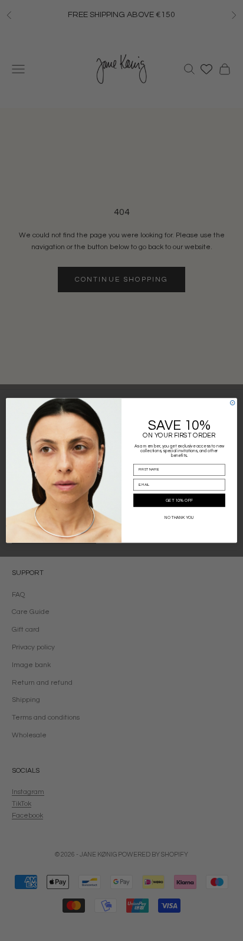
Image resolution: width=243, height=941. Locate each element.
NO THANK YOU (179, 517)
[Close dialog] (232, 402)
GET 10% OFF (179, 500)
